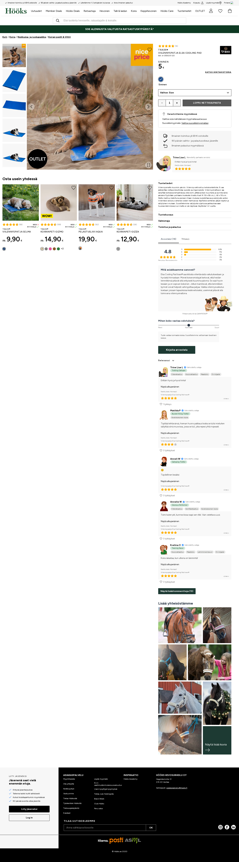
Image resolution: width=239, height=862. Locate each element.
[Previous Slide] (31, 106)
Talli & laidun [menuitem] (120, 11)
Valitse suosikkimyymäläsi (194, 123)
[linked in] (233, 827)
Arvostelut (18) (168, 239)
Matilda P (175, 410)
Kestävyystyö (68, 789)
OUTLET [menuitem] (200, 11)
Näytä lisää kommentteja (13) (176, 591)
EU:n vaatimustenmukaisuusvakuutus (108, 784)
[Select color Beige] (42, 248)
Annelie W (176, 501)
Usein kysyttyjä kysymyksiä (105, 789)
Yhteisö (185, 239)
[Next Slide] (148, 106)
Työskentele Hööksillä (72, 803)
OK (151, 827)
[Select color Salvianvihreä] (58, 248)
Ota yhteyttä (68, 784)
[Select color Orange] (80, 248)
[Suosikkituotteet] (220, 11)
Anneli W (175, 459)
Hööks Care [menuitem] (166, 11)
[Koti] (17, 11)
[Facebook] (227, 827)
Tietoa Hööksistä (70, 798)
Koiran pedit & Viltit (59, 37)
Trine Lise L (179, 157)
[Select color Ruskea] (54, 248)
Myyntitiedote (69, 779)
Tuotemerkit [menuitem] (184, 11)
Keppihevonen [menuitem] (148, 11)
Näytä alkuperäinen (170, 387)
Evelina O (175, 545)
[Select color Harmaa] (46, 248)
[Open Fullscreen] (148, 165)
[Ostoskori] (230, 11)
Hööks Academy (130, 779)
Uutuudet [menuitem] (36, 11)
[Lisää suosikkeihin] (150, 49)
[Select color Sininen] (160, 79)
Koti (4, 37)
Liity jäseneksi (29, 809)
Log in (29, 817)
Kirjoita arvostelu (176, 349)
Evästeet (66, 813)
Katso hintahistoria (218, 72)
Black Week (99, 799)
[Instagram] (220, 827)
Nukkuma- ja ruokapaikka (32, 37)
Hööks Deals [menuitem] (73, 11)
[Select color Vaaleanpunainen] (50, 248)
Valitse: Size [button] (167, 92)
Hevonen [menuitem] (105, 11)
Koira (12, 37)
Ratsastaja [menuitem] (90, 11)
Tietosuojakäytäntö (71, 808)
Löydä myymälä (212, 3)
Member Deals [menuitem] (54, 11)
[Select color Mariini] (4, 248)
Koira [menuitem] (134, 11)
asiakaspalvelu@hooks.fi (176, 788)
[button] (14, 55)
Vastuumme (68, 793)
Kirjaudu (196, 3)
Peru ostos (98, 808)
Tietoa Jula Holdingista (104, 794)
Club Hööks (99, 804)
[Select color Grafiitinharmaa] (118, 248)
